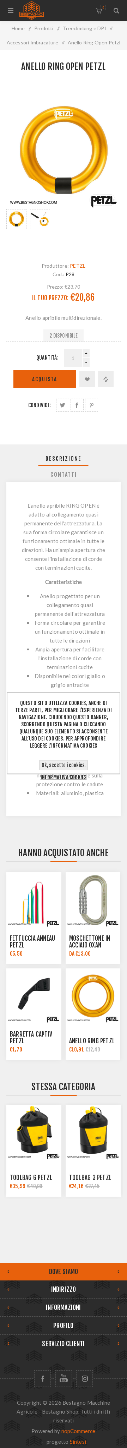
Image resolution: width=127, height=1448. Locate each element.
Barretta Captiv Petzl (31, 1038)
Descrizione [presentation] (63, 458)
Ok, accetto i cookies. (63, 765)
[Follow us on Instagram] (84, 1378)
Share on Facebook (77, 405)
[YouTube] (63, 1378)
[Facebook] (42, 1378)
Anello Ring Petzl (92, 1041)
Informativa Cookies (64, 777)
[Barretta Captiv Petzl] (33, 996)
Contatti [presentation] (63, 474)
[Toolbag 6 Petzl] (33, 1132)
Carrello (103, 8)
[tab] (63, 459)
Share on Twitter (62, 405)
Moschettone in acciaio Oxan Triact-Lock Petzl (92, 945)
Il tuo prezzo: (50, 298)
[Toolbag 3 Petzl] (93, 1132)
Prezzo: (55, 287)
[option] (16, 228)
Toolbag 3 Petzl (90, 1177)
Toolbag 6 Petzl (31, 1177)
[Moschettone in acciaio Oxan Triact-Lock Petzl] (93, 900)
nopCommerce (78, 1431)
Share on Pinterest (91, 405)
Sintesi (78, 1441)
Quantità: (47, 357)
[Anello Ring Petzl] (93, 996)
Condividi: (39, 405)
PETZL (77, 266)
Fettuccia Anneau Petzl (32, 942)
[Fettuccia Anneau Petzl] (33, 900)
